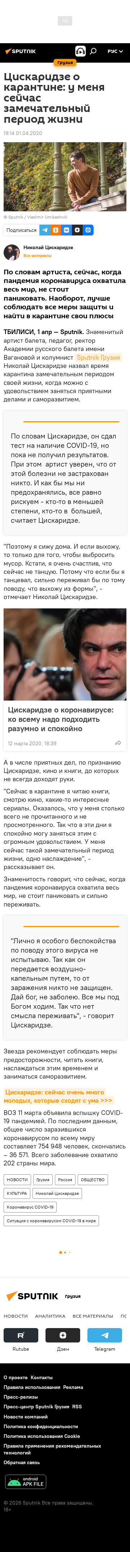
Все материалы (37, 255)
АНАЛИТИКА (50, 1316)
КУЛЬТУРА (17, 1193)
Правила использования (32, 1387)
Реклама (73, 1387)
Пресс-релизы (21, 1397)
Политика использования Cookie (42, 1436)
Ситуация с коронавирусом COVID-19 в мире (51, 1220)
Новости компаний (26, 1416)
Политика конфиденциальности (41, 1426)
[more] (118, 742)
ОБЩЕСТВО (93, 1179)
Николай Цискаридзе (57, 1193)
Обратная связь (22, 1462)
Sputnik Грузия (98, 357)
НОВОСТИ (17, 1179)
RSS (77, 1406)
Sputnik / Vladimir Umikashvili (37, 217)
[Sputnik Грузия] (22, 54)
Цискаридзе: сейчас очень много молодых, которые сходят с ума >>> (58, 1096)
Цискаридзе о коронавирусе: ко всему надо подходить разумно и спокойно (61, 719)
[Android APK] (25, 1483)
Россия (65, 1179)
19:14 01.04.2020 (23, 133)
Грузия (42, 1179)
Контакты (42, 1377)
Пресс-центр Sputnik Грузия (36, 1406)
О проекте (16, 1377)
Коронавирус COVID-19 (30, 1207)
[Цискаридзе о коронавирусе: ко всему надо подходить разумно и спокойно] (65, 654)
